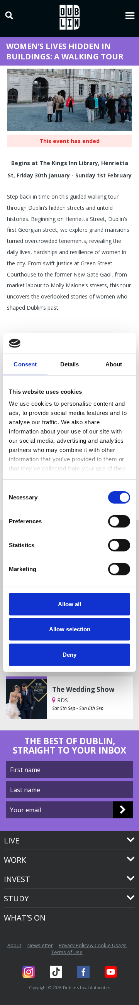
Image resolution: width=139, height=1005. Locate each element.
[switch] (119, 521)
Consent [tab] (25, 364)
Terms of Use (67, 952)
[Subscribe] (123, 809)
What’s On (25, 917)
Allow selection (69, 629)
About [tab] (113, 364)
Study (16, 898)
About (14, 945)
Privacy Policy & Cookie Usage (93, 945)
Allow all (69, 603)
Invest (17, 879)
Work (15, 860)
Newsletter (40, 945)
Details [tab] (69, 364)
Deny (69, 654)
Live (11, 840)
